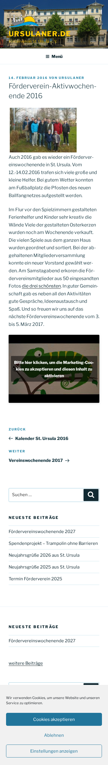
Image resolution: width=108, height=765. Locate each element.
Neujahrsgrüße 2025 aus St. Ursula (44, 567)
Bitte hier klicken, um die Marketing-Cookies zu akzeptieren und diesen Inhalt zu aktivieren (54, 369)
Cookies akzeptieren (54, 719)
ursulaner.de (40, 34)
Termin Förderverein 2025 (35, 578)
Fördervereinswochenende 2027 (42, 531)
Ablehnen (54, 735)
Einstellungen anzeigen (54, 751)
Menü (57, 56)
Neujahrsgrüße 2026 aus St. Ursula (44, 555)
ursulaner (71, 78)
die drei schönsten (41, 286)
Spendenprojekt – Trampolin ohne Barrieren (53, 543)
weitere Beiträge (26, 663)
